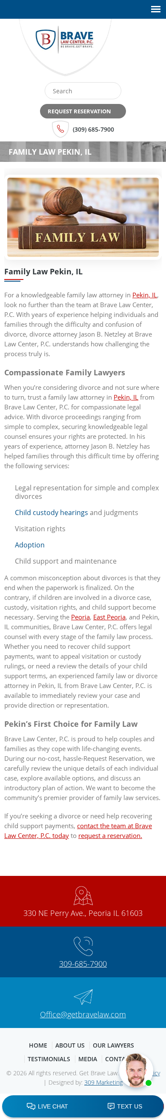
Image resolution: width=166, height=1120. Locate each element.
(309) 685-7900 (93, 129)
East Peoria (109, 617)
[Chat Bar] (83, 1107)
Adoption (30, 545)
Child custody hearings (51, 512)
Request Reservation (79, 111)
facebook (127, 51)
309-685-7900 (83, 964)
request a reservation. (110, 835)
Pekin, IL (144, 295)
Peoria (80, 617)
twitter (145, 51)
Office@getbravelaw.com (83, 1014)
